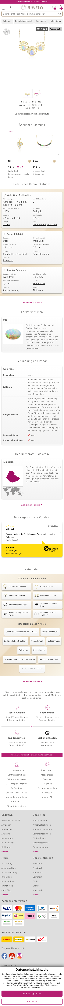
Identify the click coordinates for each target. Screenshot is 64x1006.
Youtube (12, 956)
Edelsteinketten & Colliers (15, 641)
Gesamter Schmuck (10, 820)
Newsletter (47, 792)
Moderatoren (47, 775)
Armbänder (6, 829)
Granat (36, 886)
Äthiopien (8, 260)
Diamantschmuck (41, 842)
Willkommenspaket (16, 779)
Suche (59, 13)
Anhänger (6, 825)
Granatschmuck (40, 847)
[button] (4, 7)
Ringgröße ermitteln (16, 806)
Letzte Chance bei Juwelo (32, 668)
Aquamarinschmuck (42, 829)
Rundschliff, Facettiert (15, 254)
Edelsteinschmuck (23, 21)
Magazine (47, 783)
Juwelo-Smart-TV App (16, 792)
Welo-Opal (38, 241)
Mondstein (38, 890)
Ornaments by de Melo (45, 224)
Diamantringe (8, 842)
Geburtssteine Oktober (49, 659)
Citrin (35, 881)
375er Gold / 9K (11, 218)
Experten (47, 779)
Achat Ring (6, 863)
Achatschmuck (40, 820)
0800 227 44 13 (16, 745)
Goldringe (6, 847)
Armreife (5, 834)
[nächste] (58, 155)
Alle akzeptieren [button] (32, 993)
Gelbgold (37, 211)
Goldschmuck (54, 641)
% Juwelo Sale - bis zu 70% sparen (20, 659)
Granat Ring (7, 886)
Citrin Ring (6, 877)
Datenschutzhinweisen (30, 987)
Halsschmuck (39, 650)
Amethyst (37, 868)
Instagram (19, 956)
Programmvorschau (47, 788)
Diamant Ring (8, 881)
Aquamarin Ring (9, 872)
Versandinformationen (17, 797)
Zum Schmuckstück (30, 302)
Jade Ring (6, 890)
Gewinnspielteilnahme (16, 783)
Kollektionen (55, 21)
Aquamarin (38, 872)
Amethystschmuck (42, 825)
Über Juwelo (47, 770)
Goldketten (24, 650)
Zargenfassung (41, 254)
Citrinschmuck (40, 838)
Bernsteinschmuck (42, 834)
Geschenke (41, 21)
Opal (5, 241)
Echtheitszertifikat (17, 775)
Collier (6, 224)
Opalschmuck (37, 641)
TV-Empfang (17, 788)
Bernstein (37, 877)
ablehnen (22, 983)
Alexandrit (38, 863)
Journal (46, 797)
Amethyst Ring (8, 868)
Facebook (4, 956)
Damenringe (7, 838)
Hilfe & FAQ (16, 801)
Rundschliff (39, 283)
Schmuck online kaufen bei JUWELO (21, 632)
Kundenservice (17, 770)
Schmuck (7, 21)
